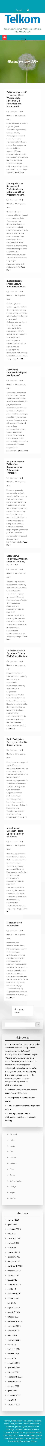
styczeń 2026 (14, 1252)
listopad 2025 (14, 1261)
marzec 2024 (13, 1353)
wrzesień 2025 (14, 1270)
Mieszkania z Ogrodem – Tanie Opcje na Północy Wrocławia (15, 832)
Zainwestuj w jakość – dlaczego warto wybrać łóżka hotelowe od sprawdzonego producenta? (16, 99)
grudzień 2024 (14, 1312)
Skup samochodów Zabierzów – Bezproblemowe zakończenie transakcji (15, 467)
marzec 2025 (13, 1298)
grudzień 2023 (14, 1367)
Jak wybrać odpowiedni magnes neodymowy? (16, 372)
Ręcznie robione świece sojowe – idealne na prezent (15, 283)
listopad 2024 (14, 1317)
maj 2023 (12, 1400)
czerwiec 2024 (14, 1340)
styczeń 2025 (14, 1307)
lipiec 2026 (12, 1224)
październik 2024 (15, 1321)
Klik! (37, 1024)
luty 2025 (12, 1303)
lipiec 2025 (12, 1280)
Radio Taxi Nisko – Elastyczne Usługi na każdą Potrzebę (16, 742)
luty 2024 (12, 1358)
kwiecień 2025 (14, 1293)
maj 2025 (12, 1289)
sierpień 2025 (13, 1275)
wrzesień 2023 (14, 1381)
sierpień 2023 (13, 1386)
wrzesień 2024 (14, 1326)
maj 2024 (12, 1344)
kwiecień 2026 (14, 1238)
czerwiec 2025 (14, 1284)
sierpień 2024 (13, 1330)
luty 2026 (12, 1247)
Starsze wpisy (20, 1011)
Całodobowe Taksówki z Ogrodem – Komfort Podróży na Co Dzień (16, 560)
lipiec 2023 (12, 1390)
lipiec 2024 (12, 1335)
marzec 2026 (13, 1243)
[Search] (28, 10)
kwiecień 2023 (14, 1404)
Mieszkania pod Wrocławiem (14, 924)
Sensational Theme (28, 1441)
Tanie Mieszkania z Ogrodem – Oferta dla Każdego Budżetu (16, 653)
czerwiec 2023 (14, 1395)
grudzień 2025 (14, 1257)
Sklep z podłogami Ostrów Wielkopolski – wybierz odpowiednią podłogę (20, 1117)
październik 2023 (15, 1377)
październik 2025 (15, 1266)
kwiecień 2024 (14, 1349)
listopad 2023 (14, 1372)
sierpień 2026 (13, 1220)
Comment (13, 111)
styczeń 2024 (14, 1363)
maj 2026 (12, 1233)
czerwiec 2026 (14, 1229)
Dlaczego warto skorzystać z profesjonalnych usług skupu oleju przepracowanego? (15, 189)
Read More (19, 172)
